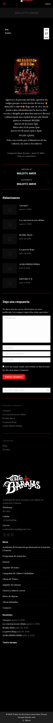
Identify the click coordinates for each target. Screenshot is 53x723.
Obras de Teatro (10, 579)
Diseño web (30, 717)
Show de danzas (10, 596)
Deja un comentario (26, 156)
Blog (6, 30)
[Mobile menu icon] (4, 4)
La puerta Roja (26, 249)
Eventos (8, 33)
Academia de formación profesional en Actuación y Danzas (26, 549)
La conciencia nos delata (31, 220)
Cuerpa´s (23, 205)
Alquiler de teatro (11, 568)
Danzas (6, 562)
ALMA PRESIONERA (29, 264)
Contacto (7, 608)
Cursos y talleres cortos (14, 591)
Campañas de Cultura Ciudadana (18, 573)
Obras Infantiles (10, 602)
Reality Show (26, 235)
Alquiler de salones (12, 585)
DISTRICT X (25, 279)
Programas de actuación (14, 556)
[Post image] (10, 209)
